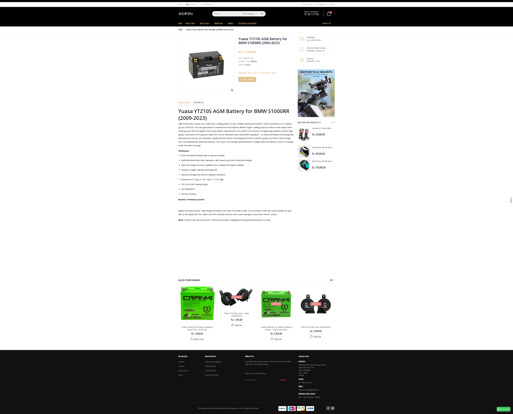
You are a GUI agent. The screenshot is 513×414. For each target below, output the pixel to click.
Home (180, 29)
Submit (283, 380)
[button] (331, 280)
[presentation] (331, 122)
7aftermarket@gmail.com (309, 390)
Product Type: (244, 61)
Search (262, 13)
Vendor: (241, 64)
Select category (248, 14)
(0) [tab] (199, 102)
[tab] (183, 102)
